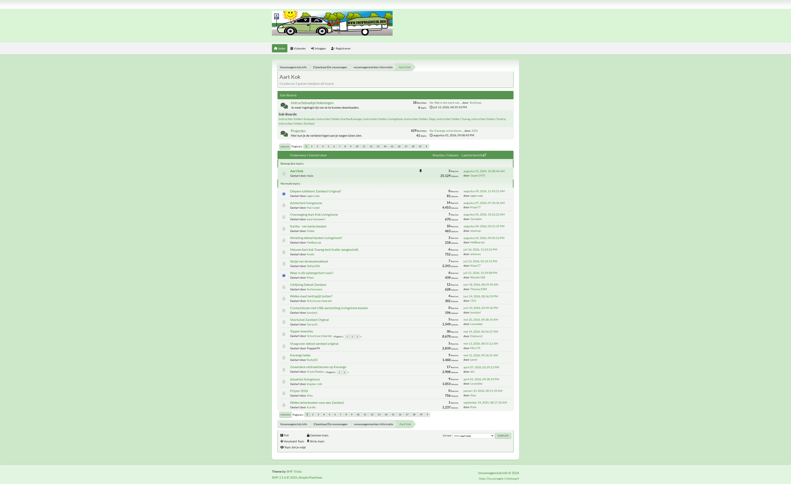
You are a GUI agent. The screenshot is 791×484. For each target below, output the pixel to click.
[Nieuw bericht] (284, 106)
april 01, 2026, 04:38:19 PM (481, 379)
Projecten (298, 131)
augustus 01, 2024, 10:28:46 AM (484, 171)
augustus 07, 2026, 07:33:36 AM (484, 203)
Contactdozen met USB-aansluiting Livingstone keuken (329, 308)
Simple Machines (310, 477)
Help (482, 478)
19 (420, 146)
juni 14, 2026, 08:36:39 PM (480, 296)
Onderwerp (298, 155)
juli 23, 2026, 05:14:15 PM (480, 261)
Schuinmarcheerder (319, 301)
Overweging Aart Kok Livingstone (314, 214)
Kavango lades (300, 355)
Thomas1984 (478, 289)
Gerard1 (312, 324)
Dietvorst (476, 336)
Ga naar (447, 435)
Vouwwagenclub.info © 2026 (498, 473)
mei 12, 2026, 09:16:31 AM (480, 355)
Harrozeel (313, 207)
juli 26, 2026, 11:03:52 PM (480, 249)
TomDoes (475, 102)
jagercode (313, 196)
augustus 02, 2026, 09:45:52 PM (483, 238)
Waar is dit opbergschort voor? (311, 273)
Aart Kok (296, 171)
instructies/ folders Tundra (488, 119)
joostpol (312, 312)
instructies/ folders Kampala (297, 119)
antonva (475, 254)
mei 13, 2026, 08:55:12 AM (480, 343)
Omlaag (285, 146)
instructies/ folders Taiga (419, 119)
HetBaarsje (314, 242)
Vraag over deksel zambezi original (314, 343)
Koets (310, 254)
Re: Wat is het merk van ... (446, 102)
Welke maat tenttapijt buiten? (311, 296)
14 (385, 146)
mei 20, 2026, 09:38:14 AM (480, 319)
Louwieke (476, 324)
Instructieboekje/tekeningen (312, 103)
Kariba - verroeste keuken (308, 226)
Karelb (311, 407)
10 (357, 146)
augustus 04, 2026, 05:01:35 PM (483, 226)
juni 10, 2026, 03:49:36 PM (480, 308)
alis (472, 371)
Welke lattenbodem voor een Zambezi (317, 402)
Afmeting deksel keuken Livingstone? (316, 238)
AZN (475, 130)
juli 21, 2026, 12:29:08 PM (480, 272)
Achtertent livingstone (306, 203)
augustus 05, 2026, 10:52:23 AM (484, 214)
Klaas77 (475, 207)
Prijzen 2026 (299, 391)
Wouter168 (477, 277)
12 (371, 146)
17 (406, 146)
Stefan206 (313, 266)
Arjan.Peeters (315, 371)
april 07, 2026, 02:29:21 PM (481, 367)
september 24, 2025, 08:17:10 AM (485, 402)
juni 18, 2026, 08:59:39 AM (480, 284)
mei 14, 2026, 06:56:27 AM (480, 331)
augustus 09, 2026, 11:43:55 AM (484, 191)
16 (399, 146)
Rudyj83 (312, 360)
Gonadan (476, 219)
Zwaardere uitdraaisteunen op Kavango (318, 367)
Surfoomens (314, 289)
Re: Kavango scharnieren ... (447, 130)
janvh (473, 359)
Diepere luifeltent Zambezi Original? (315, 191)
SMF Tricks (294, 471)
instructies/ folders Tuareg (453, 119)
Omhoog (285, 414)
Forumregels (495, 478)
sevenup (475, 230)
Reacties (439, 155)
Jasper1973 (477, 175)
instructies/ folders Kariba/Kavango (339, 119)
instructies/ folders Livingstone (383, 119)
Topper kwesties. (302, 331)
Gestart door (318, 155)
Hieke (310, 231)
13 (378, 146)
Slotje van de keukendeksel (309, 261)
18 (413, 146)
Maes (310, 277)
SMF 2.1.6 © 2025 (284, 477)
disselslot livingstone (305, 379)
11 (364, 146)
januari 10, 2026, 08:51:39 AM (482, 390)
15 (392, 146)
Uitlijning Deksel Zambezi (308, 284)
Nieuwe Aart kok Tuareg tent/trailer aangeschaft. (324, 249)
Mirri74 (475, 348)
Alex (310, 395)
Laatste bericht (472, 155)
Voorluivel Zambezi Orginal (309, 319)
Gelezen (453, 155)
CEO (473, 300)
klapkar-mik (314, 384)
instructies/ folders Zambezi (297, 123)
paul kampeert (316, 219)
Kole (473, 407)
